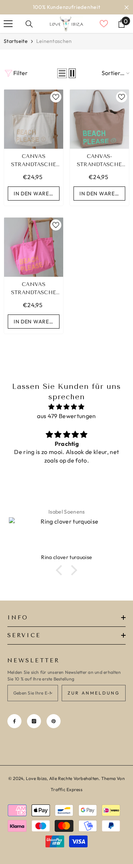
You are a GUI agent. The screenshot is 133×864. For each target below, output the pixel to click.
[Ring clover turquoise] (66, 535)
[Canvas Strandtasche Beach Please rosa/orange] (33, 247)
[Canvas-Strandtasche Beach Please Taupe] (99, 119)
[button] (62, 73)
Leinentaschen (54, 41)
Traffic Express (66, 789)
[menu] (8, 23)
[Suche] (29, 24)
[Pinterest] (54, 721)
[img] (66, 406)
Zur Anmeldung (94, 693)
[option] (66, 7)
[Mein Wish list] (104, 24)
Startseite (16, 41)
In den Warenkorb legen (36, 193)
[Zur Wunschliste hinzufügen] (55, 96)
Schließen (126, 7)
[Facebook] (14, 721)
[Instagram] (34, 721)
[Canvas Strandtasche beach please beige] (33, 119)
